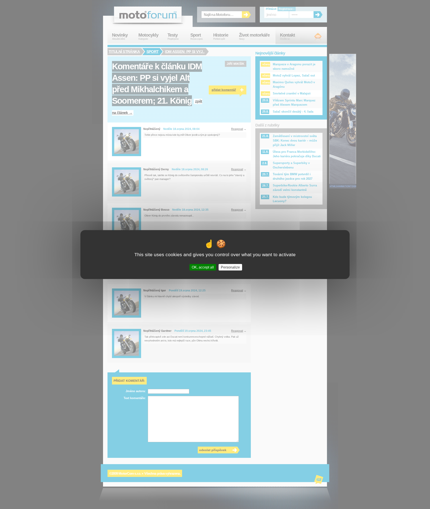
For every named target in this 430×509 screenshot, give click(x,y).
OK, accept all (203, 267)
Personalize (230, 267)
